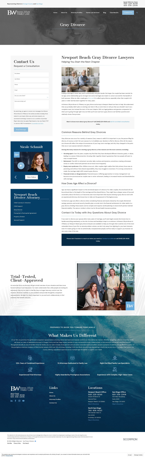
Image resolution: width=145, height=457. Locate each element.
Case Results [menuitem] (114, 13)
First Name (17, 73)
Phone (16, 84)
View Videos (31, 177)
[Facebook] (15, 401)
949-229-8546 (131, 4)
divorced (91, 98)
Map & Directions (93, 404)
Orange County (28, 4)
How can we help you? (20, 101)
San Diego (39, 4)
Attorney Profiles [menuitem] (76, 13)
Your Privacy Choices (28, 441)
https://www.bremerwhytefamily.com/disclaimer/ (24, 438)
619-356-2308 (131, 5)
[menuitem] (22, 202)
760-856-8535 (95, 410)
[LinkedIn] (11, 401)
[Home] (18, 12)
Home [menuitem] (55, 13)
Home (51, 392)
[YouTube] (23, 401)
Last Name (17, 79)
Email (16, 90)
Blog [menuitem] (104, 13)
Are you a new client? (20, 95)
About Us (52, 396)
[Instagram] (19, 401)
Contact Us (128, 12)
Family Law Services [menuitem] (92, 13)
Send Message (21, 129)
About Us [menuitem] (64, 13)
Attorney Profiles (55, 399)
